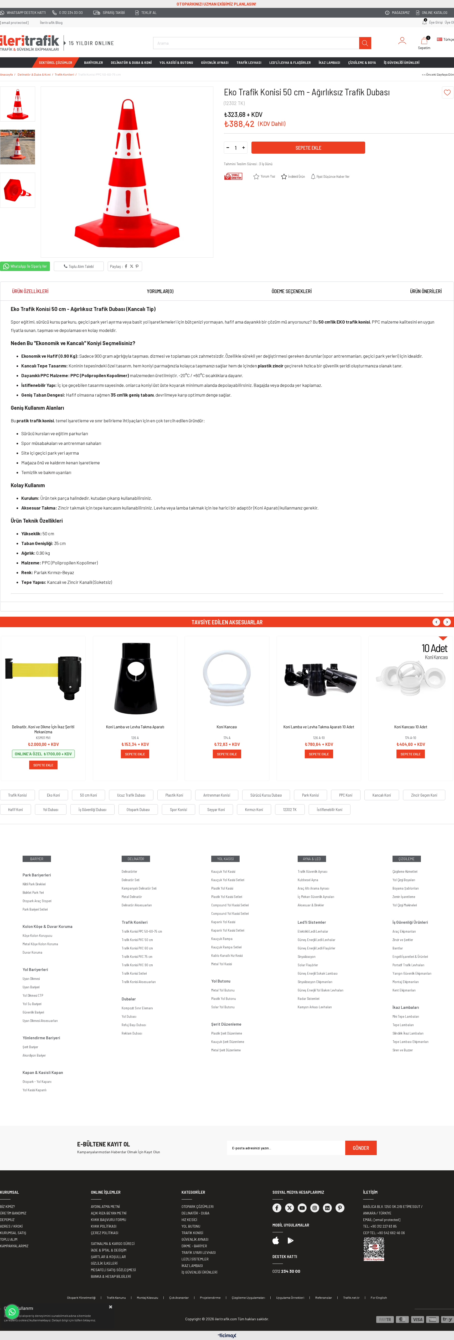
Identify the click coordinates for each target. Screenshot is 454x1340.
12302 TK (290, 809)
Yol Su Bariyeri (32, 1004)
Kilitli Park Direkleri (34, 884)
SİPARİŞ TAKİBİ (114, 13)
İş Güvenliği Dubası (92, 809)
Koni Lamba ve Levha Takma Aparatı (135, 726)
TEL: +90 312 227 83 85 (380, 1226)
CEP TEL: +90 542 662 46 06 (384, 1233)
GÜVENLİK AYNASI (215, 62)
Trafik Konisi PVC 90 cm (137, 965)
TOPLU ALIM (8, 1239)
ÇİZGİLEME (407, 859)
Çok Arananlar (179, 1297)
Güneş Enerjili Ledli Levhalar (316, 940)
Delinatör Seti (130, 880)
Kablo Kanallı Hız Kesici (227, 955)
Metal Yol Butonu (223, 990)
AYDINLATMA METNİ (105, 1206)
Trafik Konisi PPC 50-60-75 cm (142, 931)
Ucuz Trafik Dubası (131, 795)
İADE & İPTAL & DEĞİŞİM (108, 1250)
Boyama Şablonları (406, 888)
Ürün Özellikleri (30, 291)
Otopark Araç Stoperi (37, 901)
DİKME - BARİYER (194, 1246)
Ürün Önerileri (426, 291)
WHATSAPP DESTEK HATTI (26, 13)
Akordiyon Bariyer (34, 1055)
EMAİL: (381, 1220)
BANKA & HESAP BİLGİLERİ (111, 1276)
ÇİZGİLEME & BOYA (362, 62)
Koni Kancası (227, 726)
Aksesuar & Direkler (311, 905)
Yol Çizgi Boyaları (404, 880)
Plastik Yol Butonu (223, 998)
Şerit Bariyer (30, 1047)
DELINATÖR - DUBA (195, 1213)
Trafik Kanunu (116, 1297)
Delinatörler (129, 871)
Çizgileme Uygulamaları (248, 1297)
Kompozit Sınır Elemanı (137, 1008)
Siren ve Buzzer (403, 1050)
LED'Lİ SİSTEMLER (195, 1259)
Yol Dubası (50, 809)
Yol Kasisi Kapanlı (35, 1090)
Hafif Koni (15, 809)
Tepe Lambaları (403, 1025)
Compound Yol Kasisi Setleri (230, 905)
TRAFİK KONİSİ (192, 1233)
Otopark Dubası (138, 809)
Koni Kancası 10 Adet (410, 726)
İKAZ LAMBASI (329, 62)
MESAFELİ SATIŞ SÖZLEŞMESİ (113, 1270)
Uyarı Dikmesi (31, 979)
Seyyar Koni (216, 809)
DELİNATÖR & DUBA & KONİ (131, 62)
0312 (286, 1271)
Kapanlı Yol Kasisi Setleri (227, 930)
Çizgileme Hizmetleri (405, 871)
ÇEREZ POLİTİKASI (104, 1233)
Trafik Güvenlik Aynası (312, 871)
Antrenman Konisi (216, 795)
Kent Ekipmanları (404, 990)
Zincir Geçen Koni (424, 795)
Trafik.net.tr (351, 1297)
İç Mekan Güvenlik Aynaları (316, 897)
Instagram (314, 1207)
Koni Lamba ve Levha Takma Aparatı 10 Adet (318, 726)
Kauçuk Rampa (222, 939)
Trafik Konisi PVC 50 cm (137, 940)
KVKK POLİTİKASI (103, 1226)
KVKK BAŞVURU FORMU (108, 1220)
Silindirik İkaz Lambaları (408, 1033)
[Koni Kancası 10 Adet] (411, 678)
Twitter (289, 1207)
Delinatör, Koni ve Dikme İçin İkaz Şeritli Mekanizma (43, 729)
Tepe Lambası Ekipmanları (411, 1042)
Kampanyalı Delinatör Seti (139, 888)
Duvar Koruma (32, 952)
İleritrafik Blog (51, 22)
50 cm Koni (88, 795)
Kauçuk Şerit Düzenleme (227, 1042)
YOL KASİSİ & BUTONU (176, 62)
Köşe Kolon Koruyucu (37, 935)
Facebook (276, 1207)
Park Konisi (310, 795)
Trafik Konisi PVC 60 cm (137, 948)
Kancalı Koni (382, 795)
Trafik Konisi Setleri (134, 973)
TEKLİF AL (149, 13)
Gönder (361, 1148)
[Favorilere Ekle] (448, 92)
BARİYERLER (93, 62)
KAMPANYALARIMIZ (14, 1246)
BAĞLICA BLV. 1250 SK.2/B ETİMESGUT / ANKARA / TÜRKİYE (392, 1209)
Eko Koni (53, 795)
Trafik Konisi (17, 795)
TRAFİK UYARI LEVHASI (199, 1252)
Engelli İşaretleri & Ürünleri (410, 956)
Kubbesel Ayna (308, 880)
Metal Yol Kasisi (221, 964)
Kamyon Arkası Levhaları (315, 1007)
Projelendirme (210, 1297)
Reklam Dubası (132, 1033)
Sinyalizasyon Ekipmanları (315, 982)
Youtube (302, 1207)
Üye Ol (449, 22)
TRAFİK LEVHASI (248, 62)
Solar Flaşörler (308, 965)
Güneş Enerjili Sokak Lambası (318, 973)
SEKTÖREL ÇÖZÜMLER (55, 62)
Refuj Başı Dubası (134, 1025)
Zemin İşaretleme (404, 897)
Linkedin (327, 1207)
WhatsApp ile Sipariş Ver (29, 266)
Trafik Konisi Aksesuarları (139, 982)
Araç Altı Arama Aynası (313, 888)
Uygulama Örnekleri (290, 1297)
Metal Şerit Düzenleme (226, 1050)
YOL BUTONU (191, 1226)
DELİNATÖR (136, 859)
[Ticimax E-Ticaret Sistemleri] (227, 1336)
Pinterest (340, 1207)
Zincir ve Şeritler (403, 940)
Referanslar (323, 1297)
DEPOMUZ (7, 1220)
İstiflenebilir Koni (329, 809)
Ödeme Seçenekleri (292, 291)
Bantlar (398, 948)
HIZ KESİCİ (189, 1220)
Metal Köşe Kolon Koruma (40, 944)
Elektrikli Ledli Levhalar (313, 931)
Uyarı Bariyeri (31, 987)
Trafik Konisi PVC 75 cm (137, 956)
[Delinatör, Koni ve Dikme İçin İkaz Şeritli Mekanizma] (43, 678)
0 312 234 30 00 (71, 13)
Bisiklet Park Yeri (33, 892)
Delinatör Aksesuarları (137, 905)
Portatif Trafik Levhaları (408, 965)
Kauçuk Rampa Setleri (226, 947)
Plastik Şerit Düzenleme (226, 1033)
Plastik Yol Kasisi (222, 888)
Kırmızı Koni (254, 809)
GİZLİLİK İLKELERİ (104, 1263)
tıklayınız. (89, 1320)
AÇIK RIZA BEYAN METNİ (108, 1213)
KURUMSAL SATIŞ (13, 1233)
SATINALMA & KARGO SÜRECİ (113, 1244)
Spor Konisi (178, 809)
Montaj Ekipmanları (406, 982)
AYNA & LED (312, 859)
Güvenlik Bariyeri (33, 1012)
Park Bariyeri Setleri (35, 909)
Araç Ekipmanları (404, 931)
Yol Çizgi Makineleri (405, 905)
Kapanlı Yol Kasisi (223, 922)
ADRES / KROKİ (11, 1226)
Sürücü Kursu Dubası (266, 795)
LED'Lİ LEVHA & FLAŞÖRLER (290, 62)
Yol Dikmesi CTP (33, 995)
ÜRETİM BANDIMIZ (13, 1213)
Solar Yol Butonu (223, 1007)
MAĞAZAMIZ (401, 13)
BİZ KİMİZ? (7, 1206)
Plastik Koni (174, 795)
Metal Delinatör (132, 897)
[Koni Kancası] (227, 678)
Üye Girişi (436, 22)
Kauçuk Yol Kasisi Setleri (227, 880)
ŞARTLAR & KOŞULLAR (108, 1257)
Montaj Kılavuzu (147, 1297)
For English (379, 1297)
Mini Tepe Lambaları (406, 1016)
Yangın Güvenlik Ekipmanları (412, 973)
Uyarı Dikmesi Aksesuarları (40, 1021)
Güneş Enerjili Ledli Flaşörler (316, 948)
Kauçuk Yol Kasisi (223, 871)
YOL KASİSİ (225, 859)
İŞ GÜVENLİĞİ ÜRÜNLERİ (401, 62)
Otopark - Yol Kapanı (37, 1081)
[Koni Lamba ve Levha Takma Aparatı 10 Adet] (319, 678)
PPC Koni (345, 795)
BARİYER (36, 859)
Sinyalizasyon (307, 956)
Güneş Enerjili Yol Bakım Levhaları (320, 990)
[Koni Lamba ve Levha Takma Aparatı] (135, 678)
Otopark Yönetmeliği (81, 1297)
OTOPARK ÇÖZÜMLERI (198, 1206)
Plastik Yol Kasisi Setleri (226, 897)
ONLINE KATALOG (434, 13)
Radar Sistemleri (308, 998)
